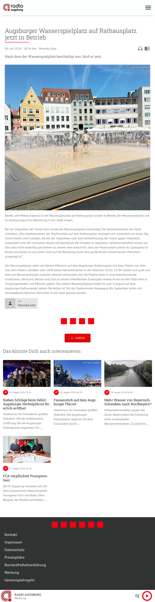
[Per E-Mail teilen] (91, 321)
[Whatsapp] (100, 525)
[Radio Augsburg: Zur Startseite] (73, 7)
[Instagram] (64, 525)
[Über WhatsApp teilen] (82, 321)
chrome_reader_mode (147, 48)
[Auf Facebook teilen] (64, 321)
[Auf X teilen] (73, 321)
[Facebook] (55, 525)
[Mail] (82, 525)
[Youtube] (73, 525)
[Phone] (91, 525)
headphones (140, 48)
